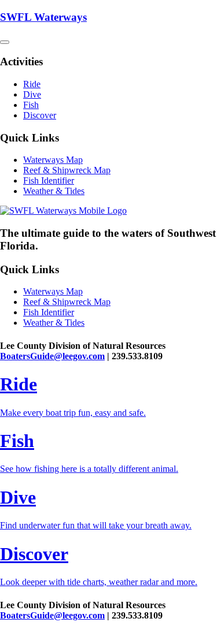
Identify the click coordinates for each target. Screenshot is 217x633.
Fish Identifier (48, 180)
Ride (32, 84)
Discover (39, 115)
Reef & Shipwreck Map (67, 170)
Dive (32, 94)
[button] (4, 42)
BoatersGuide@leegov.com (52, 356)
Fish (31, 105)
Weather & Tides (53, 191)
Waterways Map (53, 160)
